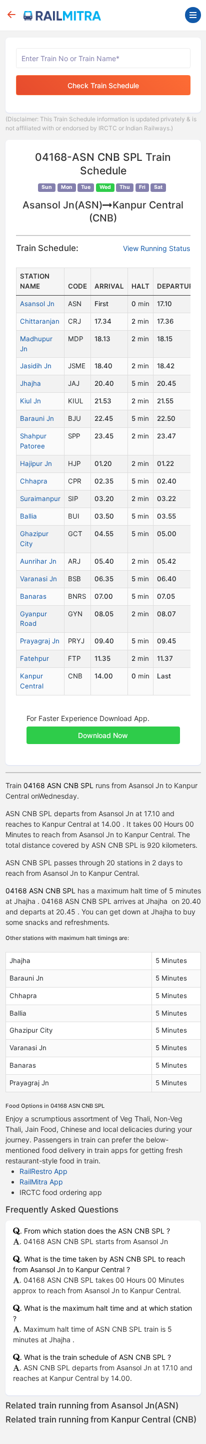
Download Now (103, 735)
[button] (103, 730)
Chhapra (34, 481)
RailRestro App (44, 1171)
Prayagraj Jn (40, 641)
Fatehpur (34, 658)
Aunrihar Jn (38, 561)
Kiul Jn (30, 401)
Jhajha (30, 383)
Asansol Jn (37, 304)
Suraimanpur (40, 499)
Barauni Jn (37, 418)
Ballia (28, 516)
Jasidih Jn (36, 366)
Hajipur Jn (36, 463)
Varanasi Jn (38, 579)
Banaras (33, 596)
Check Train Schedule (103, 85)
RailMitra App (41, 1181)
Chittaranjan (40, 321)
